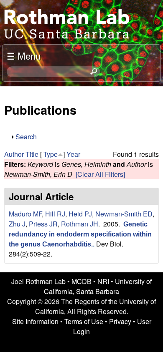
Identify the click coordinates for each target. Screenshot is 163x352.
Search (26, 136)
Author (14, 154)
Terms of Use (83, 321)
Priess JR (43, 224)
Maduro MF (25, 214)
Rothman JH (79, 224)
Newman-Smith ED (124, 214)
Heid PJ (80, 214)
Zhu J (17, 224)
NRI (103, 281)
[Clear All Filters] (100, 174)
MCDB (81, 281)
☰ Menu (24, 55)
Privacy (120, 321)
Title (31, 154)
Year (73, 154)
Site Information (35, 321)
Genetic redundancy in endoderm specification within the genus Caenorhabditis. (80, 234)
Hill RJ (55, 214)
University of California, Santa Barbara (98, 286)
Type (50, 154)
